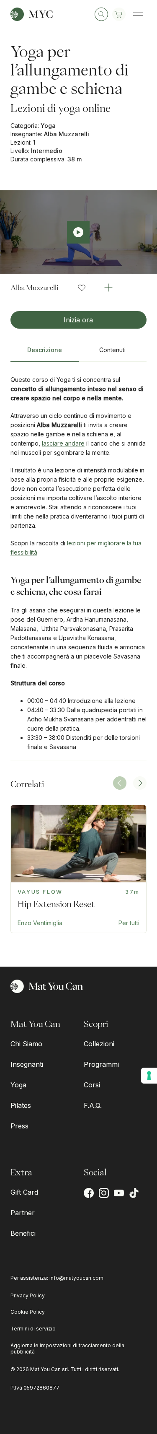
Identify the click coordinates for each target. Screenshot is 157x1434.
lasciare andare (63, 443)
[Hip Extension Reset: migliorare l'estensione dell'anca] (78, 869)
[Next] (140, 783)
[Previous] (119, 783)
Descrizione (44, 349)
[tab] (44, 353)
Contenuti (112, 349)
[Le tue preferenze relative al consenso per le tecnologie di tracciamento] (149, 1076)
